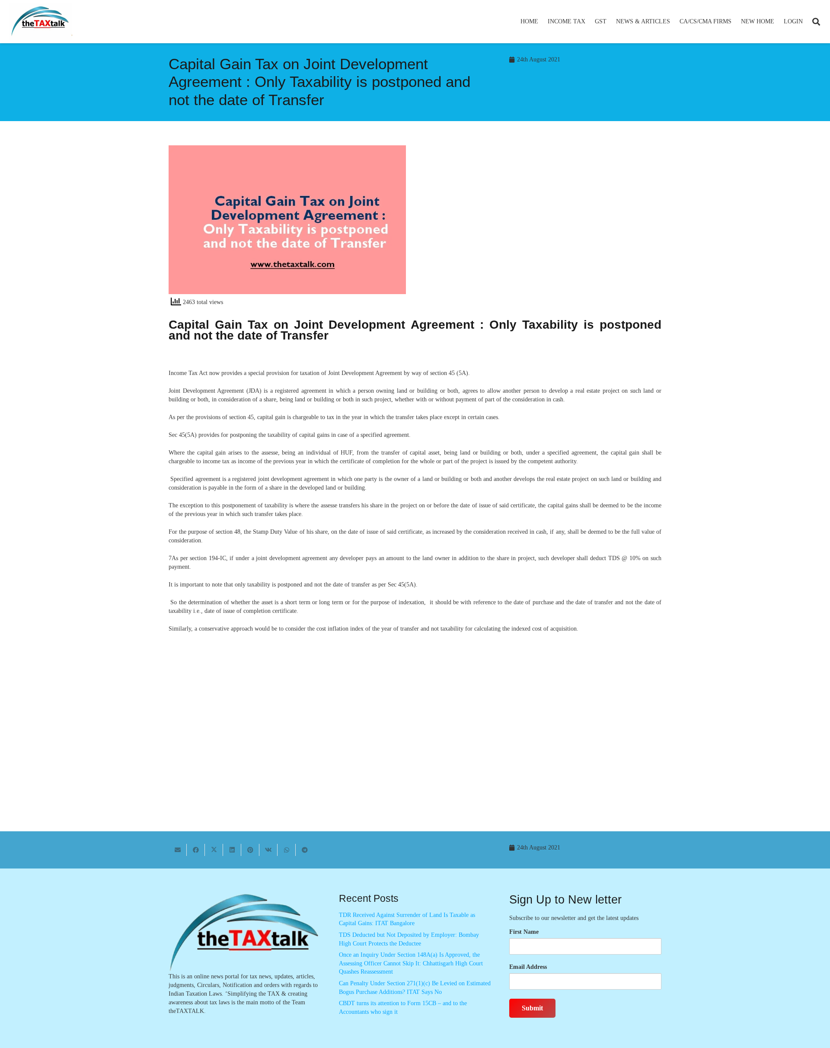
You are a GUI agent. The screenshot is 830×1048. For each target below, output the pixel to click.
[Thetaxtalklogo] (40, 21)
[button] (589, 21)
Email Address (528, 967)
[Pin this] (250, 850)
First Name (524, 932)
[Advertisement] (542, 223)
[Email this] (178, 850)
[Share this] (196, 850)
